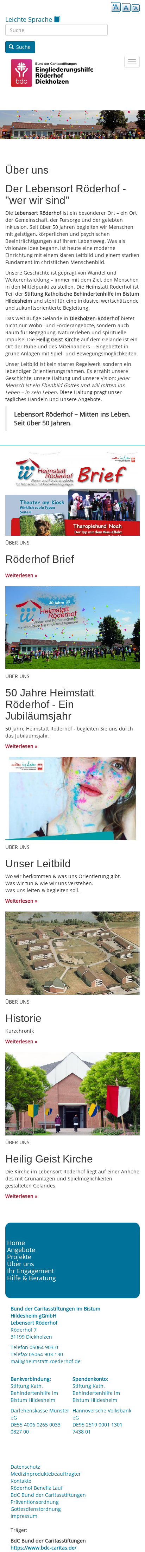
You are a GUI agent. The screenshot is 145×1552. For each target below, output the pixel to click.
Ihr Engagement (30, 1270)
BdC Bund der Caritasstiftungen (48, 1495)
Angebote (21, 1249)
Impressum (24, 1516)
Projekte (19, 1256)
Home (16, 1242)
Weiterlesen (19, 575)
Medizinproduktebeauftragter (46, 1473)
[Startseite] (49, 73)
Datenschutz (25, 1466)
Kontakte (21, 1480)
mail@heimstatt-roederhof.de (46, 1361)
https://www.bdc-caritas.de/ (43, 1547)
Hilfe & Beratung (31, 1277)
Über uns (20, 1263)
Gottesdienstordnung (36, 1509)
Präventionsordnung (35, 1502)
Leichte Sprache (29, 19)
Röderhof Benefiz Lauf (37, 1488)
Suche (23, 47)
